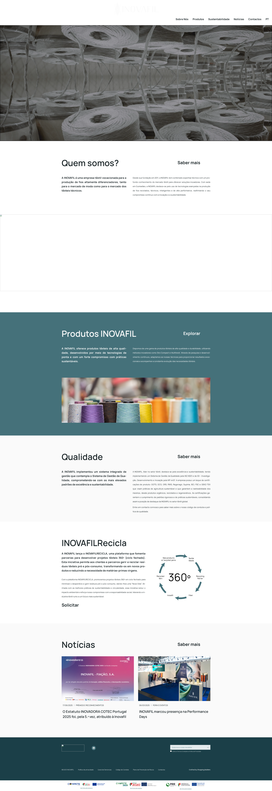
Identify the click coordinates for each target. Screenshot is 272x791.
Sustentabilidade (219, 19)
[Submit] (208, 747)
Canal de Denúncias (104, 770)
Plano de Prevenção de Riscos (143, 770)
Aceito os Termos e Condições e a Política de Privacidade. (186, 751)
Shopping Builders (203, 770)
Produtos (198, 19)
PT (267, 19)
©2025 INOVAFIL (68, 770)
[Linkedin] (94, 748)
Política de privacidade (86, 770)
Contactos (254, 19)
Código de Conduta (122, 770)
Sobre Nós (182, 19)
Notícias (239, 19)
